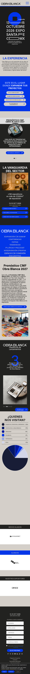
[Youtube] (15, 654)
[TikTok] (19, 654)
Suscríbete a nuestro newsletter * (15, 619)
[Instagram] (12, 654)
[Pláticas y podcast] (15, 247)
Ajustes (18, 671)
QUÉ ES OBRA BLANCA (13, 92)
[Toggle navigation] (27, 3)
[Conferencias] (15, 239)
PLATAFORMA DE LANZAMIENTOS (13, 104)
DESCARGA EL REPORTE (13, 152)
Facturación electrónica (15, 661)
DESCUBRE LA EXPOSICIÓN (10, 212)
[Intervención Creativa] (15, 250)
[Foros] (15, 242)
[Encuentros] (15, 256)
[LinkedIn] (17, 654)
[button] (14, 158)
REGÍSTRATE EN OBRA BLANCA (13, 100)
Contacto (15, 659)
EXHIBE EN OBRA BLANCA (13, 96)
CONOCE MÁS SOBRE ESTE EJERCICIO (12, 306)
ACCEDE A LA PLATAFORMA (20, 409)
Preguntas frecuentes (15, 658)
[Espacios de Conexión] (15, 253)
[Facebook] (8, 654)
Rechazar (11, 671)
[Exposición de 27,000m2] (15, 236)
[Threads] (22, 654)
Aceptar (4, 671)
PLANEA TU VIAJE (13, 515)
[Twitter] (10, 654)
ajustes (21, 669)
